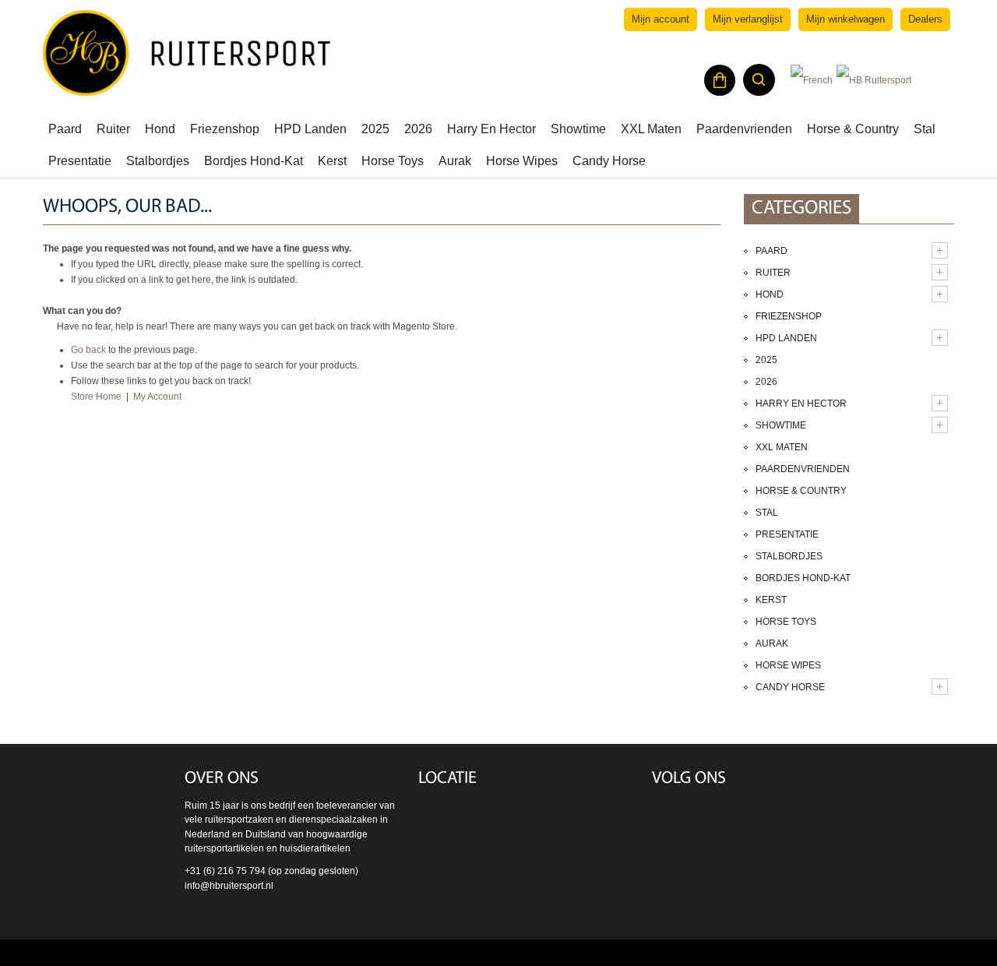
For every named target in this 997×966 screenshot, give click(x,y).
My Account (157, 396)
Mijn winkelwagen (845, 19)
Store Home (96, 396)
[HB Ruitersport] (187, 53)
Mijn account (660, 19)
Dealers (925, 19)
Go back (88, 349)
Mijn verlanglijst (748, 19)
